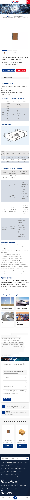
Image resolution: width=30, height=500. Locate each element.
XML (10, 484)
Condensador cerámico (17, 16)
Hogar (9, 16)
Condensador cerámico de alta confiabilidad (11, 338)
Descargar (21, 70)
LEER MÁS (7, 445)
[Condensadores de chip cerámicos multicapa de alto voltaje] (8, 431)
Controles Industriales (20, 323)
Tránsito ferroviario (22, 308)
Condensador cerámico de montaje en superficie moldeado (22, 440)
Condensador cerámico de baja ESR (9, 336)
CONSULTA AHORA (9, 70)
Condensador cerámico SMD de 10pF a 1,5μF (11, 340)
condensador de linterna (7, 355)
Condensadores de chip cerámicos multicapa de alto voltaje (8, 440)
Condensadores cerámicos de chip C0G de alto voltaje (13, 346)
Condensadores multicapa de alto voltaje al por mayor (12, 344)
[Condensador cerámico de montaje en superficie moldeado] (22, 431)
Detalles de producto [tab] (8, 77)
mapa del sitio (4, 484)
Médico (4, 323)
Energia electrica (7, 308)
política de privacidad (16, 484)
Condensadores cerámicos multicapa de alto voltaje (12, 342)
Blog (8, 484)
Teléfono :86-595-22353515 (10, 474)
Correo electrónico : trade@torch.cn (13, 477)
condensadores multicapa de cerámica (10, 353)
